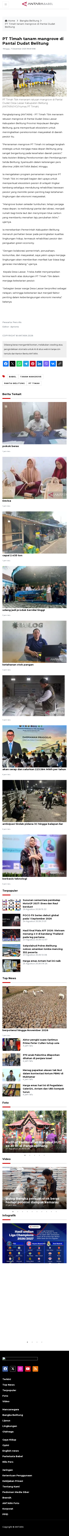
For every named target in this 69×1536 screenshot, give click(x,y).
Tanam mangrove (31, 377)
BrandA (6, 1497)
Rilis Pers (7, 1461)
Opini (5, 1445)
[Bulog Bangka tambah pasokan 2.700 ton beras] (33, 695)
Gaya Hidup (9, 1439)
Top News (9, 978)
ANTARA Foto (10, 1503)
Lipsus (6, 1420)
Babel (12, 377)
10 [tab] (56, 1211)
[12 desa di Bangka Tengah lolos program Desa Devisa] (34, 477)
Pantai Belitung (14, 383)
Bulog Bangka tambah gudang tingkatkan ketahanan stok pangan (29, 663)
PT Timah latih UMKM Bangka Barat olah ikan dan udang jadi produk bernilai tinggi (34, 608)
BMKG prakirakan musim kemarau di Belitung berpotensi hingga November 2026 (31, 1028)
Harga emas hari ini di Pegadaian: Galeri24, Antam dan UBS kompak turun (43, 1088)
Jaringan (7, 1470)
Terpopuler (10, 890)
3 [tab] (34, 1155)
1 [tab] (24, 1155)
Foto (5, 1102)
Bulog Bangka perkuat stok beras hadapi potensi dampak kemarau (32, 1200)
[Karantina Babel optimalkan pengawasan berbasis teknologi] (34, 855)
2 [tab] (29, 1155)
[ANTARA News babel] (38, 4)
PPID (5, 1514)
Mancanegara (10, 1409)
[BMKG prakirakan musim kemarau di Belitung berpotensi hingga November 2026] (34, 1007)
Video (6, 1159)
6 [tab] (37, 1211)
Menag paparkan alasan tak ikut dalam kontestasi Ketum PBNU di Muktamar (43, 1073)
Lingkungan (9, 1426)
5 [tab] (44, 1155)
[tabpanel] (34, 1132)
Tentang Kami (11, 1486)
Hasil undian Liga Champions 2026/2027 (29, 1330)
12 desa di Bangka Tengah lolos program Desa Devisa (32, 499)
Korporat (7, 1508)
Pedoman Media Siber (15, 1492)
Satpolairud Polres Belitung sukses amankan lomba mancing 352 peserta (43, 949)
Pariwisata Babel (12, 1456)
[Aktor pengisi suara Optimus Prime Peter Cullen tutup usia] (11, 1044)
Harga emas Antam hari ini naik (42, 961)
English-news (10, 1450)
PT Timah (34, 383)
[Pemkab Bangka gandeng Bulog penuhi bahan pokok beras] (34, 422)
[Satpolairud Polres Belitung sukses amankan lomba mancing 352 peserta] (11, 950)
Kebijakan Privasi (12, 1481)
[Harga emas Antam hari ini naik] (11, 965)
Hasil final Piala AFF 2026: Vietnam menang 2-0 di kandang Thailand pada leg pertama (44, 934)
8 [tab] (46, 1211)
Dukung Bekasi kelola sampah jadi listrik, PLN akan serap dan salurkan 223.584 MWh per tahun (34, 767)
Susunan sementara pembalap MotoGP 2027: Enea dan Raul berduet (41, 903)
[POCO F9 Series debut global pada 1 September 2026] (11, 919)
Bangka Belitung (29, 20)
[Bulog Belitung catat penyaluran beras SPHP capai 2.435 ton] (34, 532)
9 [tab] (51, 1211)
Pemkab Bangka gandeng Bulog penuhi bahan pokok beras (32, 444)
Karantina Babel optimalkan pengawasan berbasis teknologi (29, 877)
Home (11, 20)
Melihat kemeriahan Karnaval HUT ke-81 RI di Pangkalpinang (33, 1144)
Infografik (9, 1215)
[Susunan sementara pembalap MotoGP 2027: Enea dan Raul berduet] (11, 904)
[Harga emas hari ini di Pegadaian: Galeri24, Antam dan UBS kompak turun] (11, 1089)
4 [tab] (39, 1155)
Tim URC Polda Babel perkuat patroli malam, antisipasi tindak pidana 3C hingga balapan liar (32, 822)
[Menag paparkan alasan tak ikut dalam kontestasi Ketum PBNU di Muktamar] (11, 1074)
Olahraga (7, 1431)
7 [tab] (41, 1211)
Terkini (6, 1379)
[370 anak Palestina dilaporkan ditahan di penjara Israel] (11, 1059)
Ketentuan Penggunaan (17, 1475)
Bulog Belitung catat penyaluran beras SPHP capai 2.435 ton (31, 554)
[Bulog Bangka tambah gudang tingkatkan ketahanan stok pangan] (34, 641)
